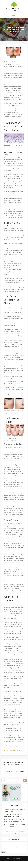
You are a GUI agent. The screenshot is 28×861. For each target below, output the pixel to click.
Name (3, 842)
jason (6, 61)
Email (3, 850)
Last (16, 847)
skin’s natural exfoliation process (13, 161)
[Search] (25, 780)
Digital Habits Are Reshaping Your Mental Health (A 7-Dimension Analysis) (14, 763)
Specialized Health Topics (13, 750)
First (16, 844)
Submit (3, 852)
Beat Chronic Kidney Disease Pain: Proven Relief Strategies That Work (14, 772)
